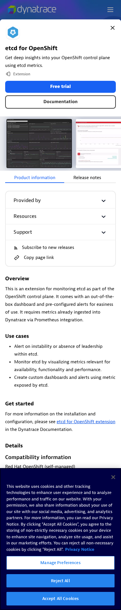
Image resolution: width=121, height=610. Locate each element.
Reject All (60, 580)
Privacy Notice (80, 549)
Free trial (60, 87)
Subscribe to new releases (48, 248)
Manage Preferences (60, 562)
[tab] (34, 178)
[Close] (112, 28)
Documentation (61, 102)
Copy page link (39, 257)
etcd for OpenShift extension (86, 422)
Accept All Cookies (60, 598)
